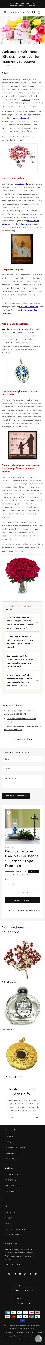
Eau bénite (7, 1029)
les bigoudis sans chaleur (25, 526)
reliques (15, 136)
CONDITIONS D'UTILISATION (16, 1229)
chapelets (26, 99)
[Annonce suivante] (40, 4)
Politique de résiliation (32, 1336)
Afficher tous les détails (27, 910)
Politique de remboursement (26, 1328)
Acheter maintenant (22, 900)
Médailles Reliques (10, 1076)
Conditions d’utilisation (34, 1332)
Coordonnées (23, 1340)
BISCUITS (8, 1218)
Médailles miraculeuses (12, 329)
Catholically (13, 1325)
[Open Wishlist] (33, 12)
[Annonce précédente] (4, 4)
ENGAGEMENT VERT (12, 1235)
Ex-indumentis (22, 224)
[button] (5, 12)
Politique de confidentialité (15, 1332)
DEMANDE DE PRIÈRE (13, 1185)
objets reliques (19, 118)
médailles (14, 339)
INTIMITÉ (8, 1224)
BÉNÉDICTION (10, 1180)
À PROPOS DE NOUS (13, 1174)
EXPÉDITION (10, 1159)
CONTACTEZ (9, 1136)
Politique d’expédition (15, 1336)
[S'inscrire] (37, 1117)
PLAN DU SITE (10, 1212)
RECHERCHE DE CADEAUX (15, 1147)
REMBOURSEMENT (12, 1153)
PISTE (7, 1197)
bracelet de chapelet (28, 306)
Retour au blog (24, 739)
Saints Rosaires (9, 982)
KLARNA (8, 1142)
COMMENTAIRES (11, 1191)
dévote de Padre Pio (30, 111)
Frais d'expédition (10, 875)
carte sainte (22, 184)
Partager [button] (7, 73)
